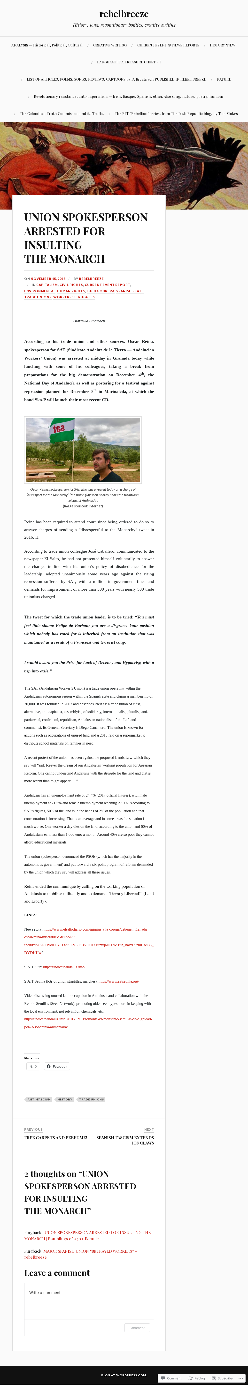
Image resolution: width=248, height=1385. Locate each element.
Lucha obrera (101, 291)
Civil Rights (71, 285)
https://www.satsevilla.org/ (119, 981)
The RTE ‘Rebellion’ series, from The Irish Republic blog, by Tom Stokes (176, 113)
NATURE (224, 79)
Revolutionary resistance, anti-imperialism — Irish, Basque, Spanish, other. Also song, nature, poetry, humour (129, 96)
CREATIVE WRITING (110, 44)
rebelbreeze (124, 13)
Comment (137, 1328)
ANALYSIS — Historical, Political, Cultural (47, 44)
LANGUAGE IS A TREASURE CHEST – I (129, 61)
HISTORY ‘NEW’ (223, 44)
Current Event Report (107, 285)
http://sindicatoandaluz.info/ (64, 967)
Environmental (39, 291)
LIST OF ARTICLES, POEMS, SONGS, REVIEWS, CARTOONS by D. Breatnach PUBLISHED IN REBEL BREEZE (116, 79)
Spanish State (130, 291)
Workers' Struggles (74, 297)
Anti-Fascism (39, 1099)
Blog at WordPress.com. (124, 1375)
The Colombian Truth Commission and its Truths (62, 113)
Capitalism (47, 285)
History (65, 1099)
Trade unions (38, 297)
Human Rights (71, 291)
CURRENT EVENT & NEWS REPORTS (168, 44)
